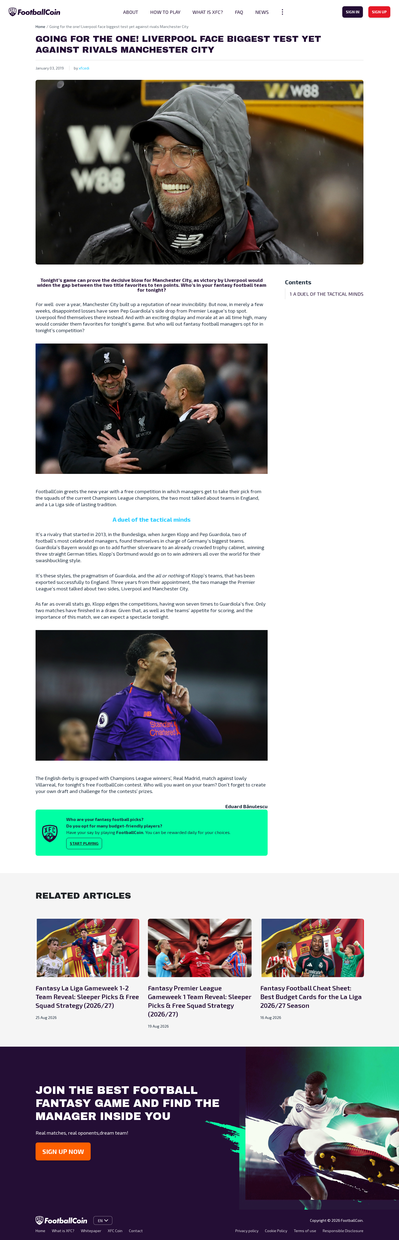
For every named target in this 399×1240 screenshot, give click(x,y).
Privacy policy (246, 1230)
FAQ (239, 12)
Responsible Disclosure (343, 1230)
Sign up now (63, 1151)
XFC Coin (115, 1230)
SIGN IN (352, 12)
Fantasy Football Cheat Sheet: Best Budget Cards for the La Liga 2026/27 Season (311, 996)
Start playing (84, 843)
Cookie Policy (276, 1230)
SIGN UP (379, 12)
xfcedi (84, 68)
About (130, 12)
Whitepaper (91, 1230)
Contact (136, 1230)
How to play (165, 12)
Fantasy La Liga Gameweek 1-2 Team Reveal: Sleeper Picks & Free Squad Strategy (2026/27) (87, 996)
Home (40, 26)
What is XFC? (207, 12)
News (262, 12)
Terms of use (305, 1230)
